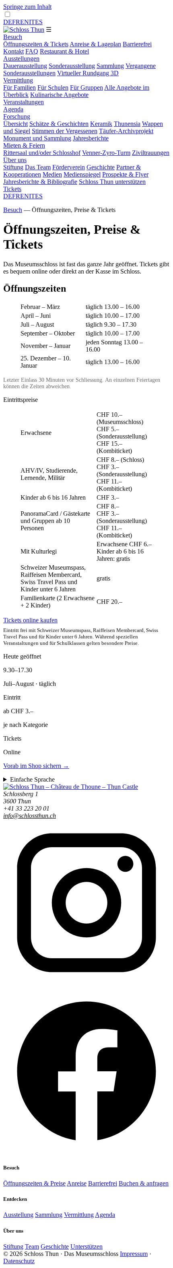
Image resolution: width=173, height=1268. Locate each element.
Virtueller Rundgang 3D (88, 73)
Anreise (76, 1183)
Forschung (16, 116)
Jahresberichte (91, 138)
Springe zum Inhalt (27, 6)
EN (24, 22)
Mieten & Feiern (24, 145)
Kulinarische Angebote (59, 94)
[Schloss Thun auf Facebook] (86, 1152)
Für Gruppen (86, 87)
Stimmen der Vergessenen (64, 131)
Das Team (38, 167)
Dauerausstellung (25, 65)
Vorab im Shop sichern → (36, 765)
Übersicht (15, 123)
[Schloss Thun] (23, 29)
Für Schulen (52, 87)
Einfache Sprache (32, 779)
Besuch (12, 36)
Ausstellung (18, 1214)
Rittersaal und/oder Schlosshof (41, 152)
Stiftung (13, 167)
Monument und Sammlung (37, 138)
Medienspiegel (82, 174)
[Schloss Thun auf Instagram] (86, 983)
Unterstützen (86, 1246)
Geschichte (100, 167)
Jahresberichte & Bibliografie (40, 181)
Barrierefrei (137, 44)
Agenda (13, 109)
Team (32, 1246)
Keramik (101, 123)
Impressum (134, 1253)
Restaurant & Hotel (64, 51)
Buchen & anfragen (144, 1183)
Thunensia (127, 123)
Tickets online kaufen (30, 620)
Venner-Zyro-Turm (106, 152)
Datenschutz (19, 1261)
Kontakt (13, 51)
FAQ (31, 51)
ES (39, 22)
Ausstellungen (21, 58)
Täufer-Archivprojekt (126, 131)
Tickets (12, 188)
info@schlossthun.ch (29, 815)
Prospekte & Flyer (125, 174)
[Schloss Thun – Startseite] (70, 786)
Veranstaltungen (23, 102)
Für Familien (19, 87)
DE (7, 22)
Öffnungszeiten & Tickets (35, 44)
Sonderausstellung (72, 65)
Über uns (15, 159)
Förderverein (68, 167)
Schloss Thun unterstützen (112, 181)
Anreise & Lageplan (95, 44)
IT (32, 22)
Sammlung (110, 65)
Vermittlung (18, 80)
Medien (52, 174)
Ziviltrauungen (150, 152)
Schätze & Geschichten (59, 123)
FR (16, 22)
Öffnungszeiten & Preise (34, 1183)
